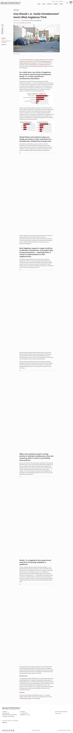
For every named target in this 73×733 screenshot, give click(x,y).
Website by (36, 730)
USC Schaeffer (11, 708)
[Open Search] (67, 3)
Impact (44, 4)
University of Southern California (71, 3)
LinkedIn (7, 730)
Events (56, 1)
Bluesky (13, 730)
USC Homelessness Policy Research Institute (38, 66)
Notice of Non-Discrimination (61, 711)
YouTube (9, 730)
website (38, 698)
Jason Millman (22, 22)
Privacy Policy (58, 713)
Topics (39, 4)
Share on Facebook (2, 28)
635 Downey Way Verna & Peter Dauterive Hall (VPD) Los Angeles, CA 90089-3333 (9, 714)
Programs (55, 4)
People (61, 4)
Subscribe (3, 44)
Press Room (61, 1)
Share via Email (2, 33)
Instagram (11, 730)
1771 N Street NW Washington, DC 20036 (25, 713)
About (53, 1)
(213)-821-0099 (28, 22)
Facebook (3, 730)
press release (25, 698)
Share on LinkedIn (2, 32)
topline (29, 698)
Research (49, 4)
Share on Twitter (2, 30)
